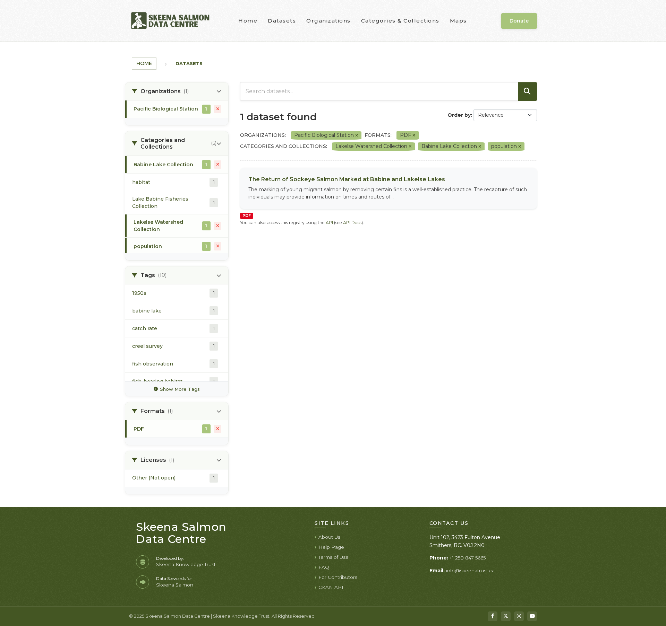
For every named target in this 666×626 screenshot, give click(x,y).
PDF (246, 215)
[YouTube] (532, 616)
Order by (459, 115)
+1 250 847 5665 (468, 558)
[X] (506, 616)
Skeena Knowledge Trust (186, 564)
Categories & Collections (400, 20)
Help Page (331, 547)
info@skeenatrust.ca (470, 570)
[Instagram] (519, 616)
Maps (458, 20)
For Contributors (337, 577)
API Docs (352, 222)
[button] (176, 91)
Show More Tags (180, 389)
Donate (519, 21)
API (329, 222)
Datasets (282, 20)
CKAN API (330, 587)
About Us (329, 537)
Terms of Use (333, 557)
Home (247, 20)
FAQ (323, 567)
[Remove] (356, 135)
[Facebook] (492, 616)
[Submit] (527, 91)
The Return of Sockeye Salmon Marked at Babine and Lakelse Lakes (346, 179)
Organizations (328, 20)
